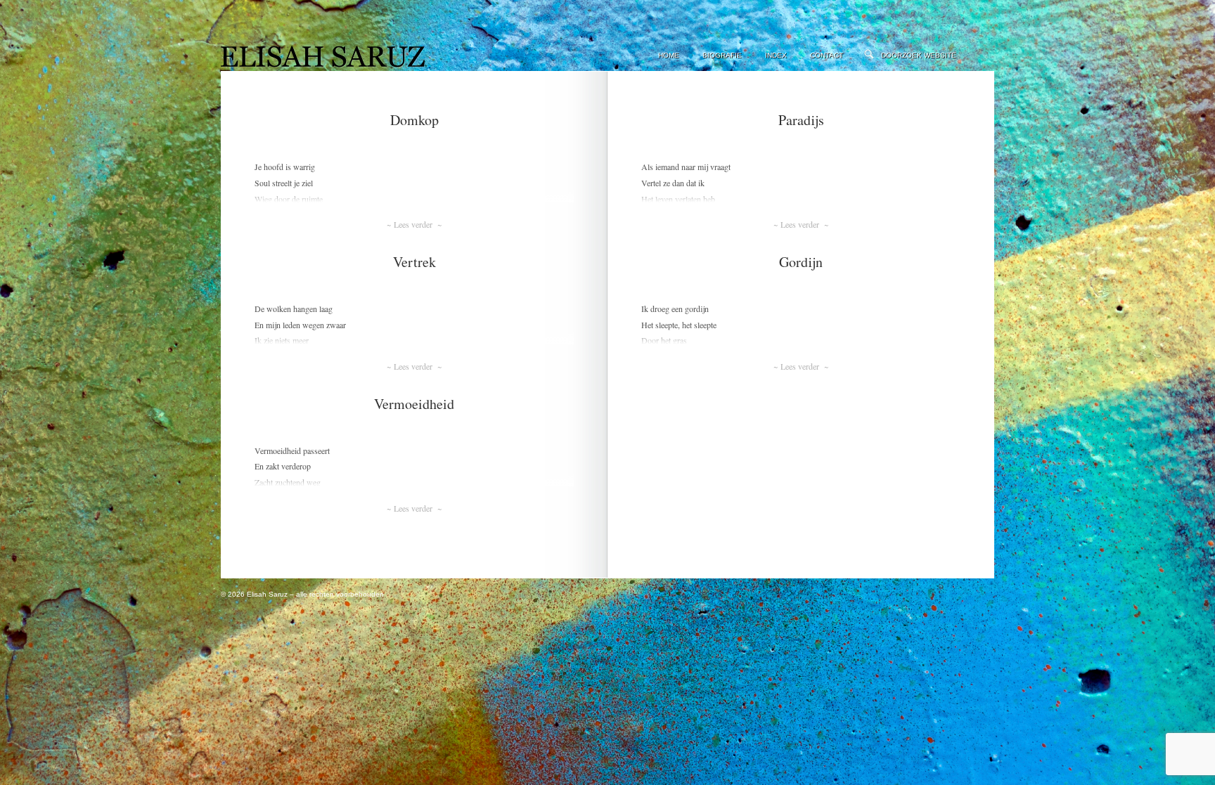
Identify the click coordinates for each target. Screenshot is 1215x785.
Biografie (722, 55)
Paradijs (801, 119)
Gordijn (801, 261)
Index (776, 55)
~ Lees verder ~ (414, 224)
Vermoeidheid (414, 403)
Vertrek (414, 261)
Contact (826, 55)
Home (668, 55)
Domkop (414, 119)
